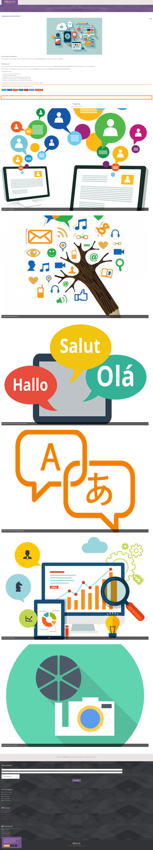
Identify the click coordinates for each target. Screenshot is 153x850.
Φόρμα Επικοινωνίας (7, 835)
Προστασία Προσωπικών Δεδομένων (79, 845)
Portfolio (149, 7)
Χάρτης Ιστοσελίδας (7, 810)
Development (118, 7)
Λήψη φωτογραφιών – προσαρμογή (9, 745)
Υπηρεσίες (134, 7)
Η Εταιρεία (110, 7)
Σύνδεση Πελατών (7, 812)
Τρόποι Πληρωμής (7, 816)
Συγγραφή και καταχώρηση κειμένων (10, 316)
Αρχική (104, 7)
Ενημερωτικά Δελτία (7, 818)
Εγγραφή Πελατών (7, 814)
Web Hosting (126, 7)
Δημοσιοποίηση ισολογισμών (8, 637)
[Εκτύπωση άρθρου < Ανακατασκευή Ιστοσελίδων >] (149, 18)
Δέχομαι (6, 845)
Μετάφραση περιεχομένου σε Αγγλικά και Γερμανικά (13, 530)
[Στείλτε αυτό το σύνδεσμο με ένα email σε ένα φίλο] (151, 18)
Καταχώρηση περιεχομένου (8, 209)
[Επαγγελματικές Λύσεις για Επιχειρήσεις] (76, 843)
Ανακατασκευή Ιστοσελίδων (10, 16)
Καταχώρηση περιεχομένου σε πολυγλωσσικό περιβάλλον (14, 423)
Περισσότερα (13, 845)
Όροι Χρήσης (70, 845)
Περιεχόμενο (141, 7)
